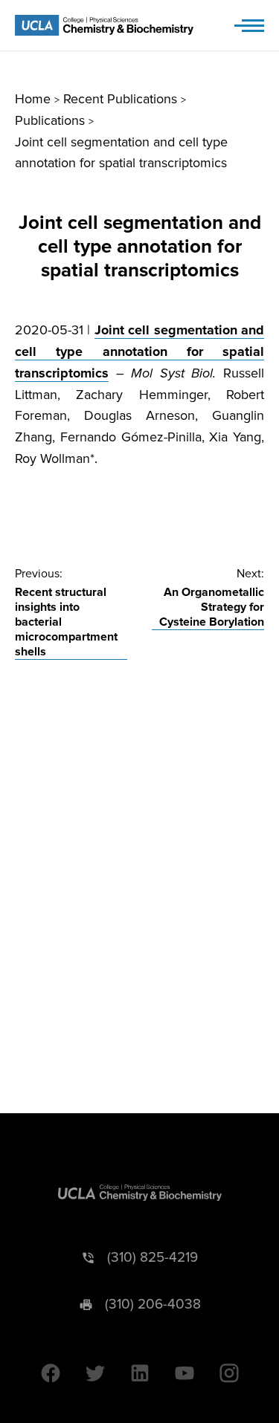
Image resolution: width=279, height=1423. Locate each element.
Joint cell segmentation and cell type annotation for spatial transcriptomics (139, 351)
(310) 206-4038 (153, 1304)
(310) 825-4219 (152, 1257)
